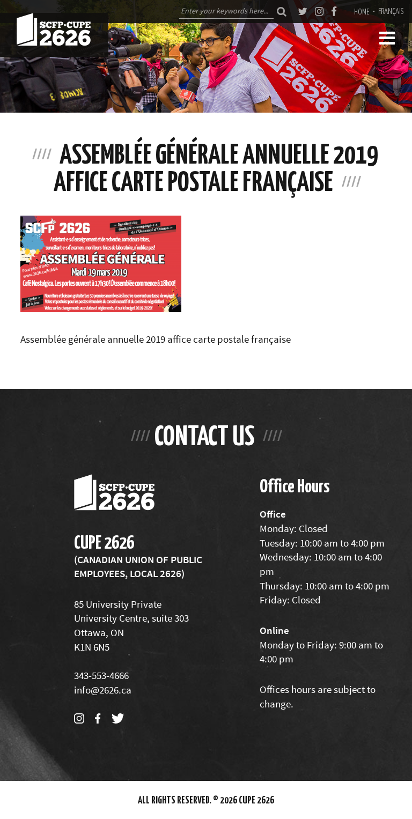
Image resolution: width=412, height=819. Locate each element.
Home (362, 11)
